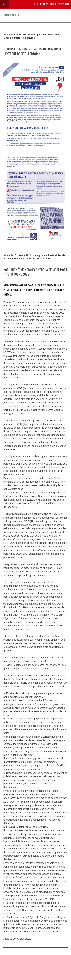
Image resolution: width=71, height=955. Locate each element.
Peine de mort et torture (26, 258)
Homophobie (29, 38)
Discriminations (50, 35)
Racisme (45, 258)
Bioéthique (34, 35)
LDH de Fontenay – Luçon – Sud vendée (50, 4)
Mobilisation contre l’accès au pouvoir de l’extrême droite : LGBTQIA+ (32, 51)
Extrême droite (11, 38)
